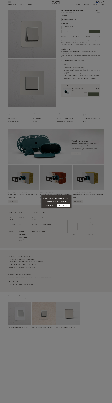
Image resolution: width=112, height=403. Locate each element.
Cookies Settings (50, 205)
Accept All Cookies (63, 205)
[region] (56, 201)
